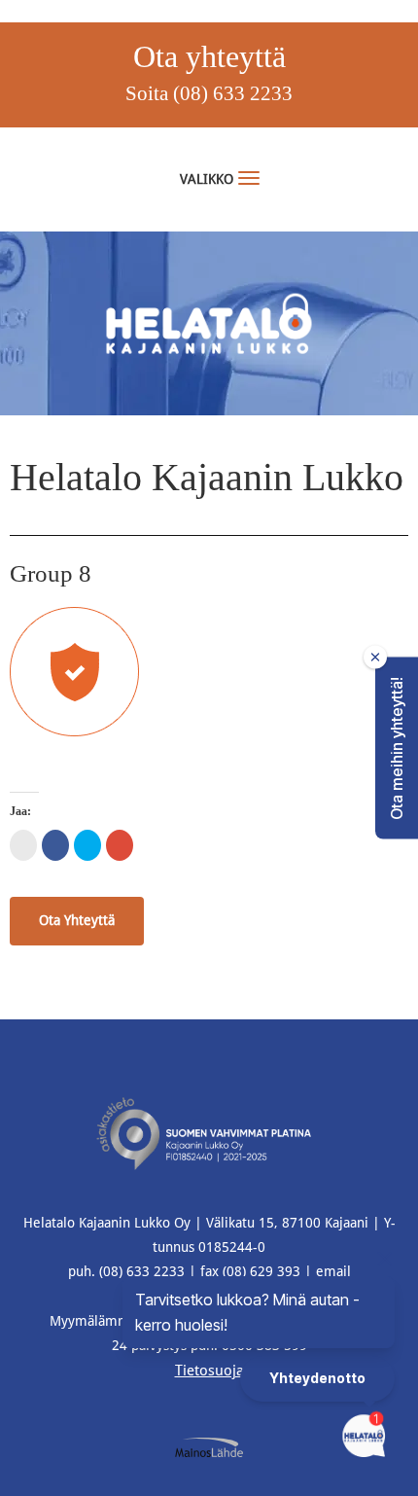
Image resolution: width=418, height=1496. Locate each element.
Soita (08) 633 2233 (209, 93)
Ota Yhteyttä (77, 920)
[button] (396, 748)
